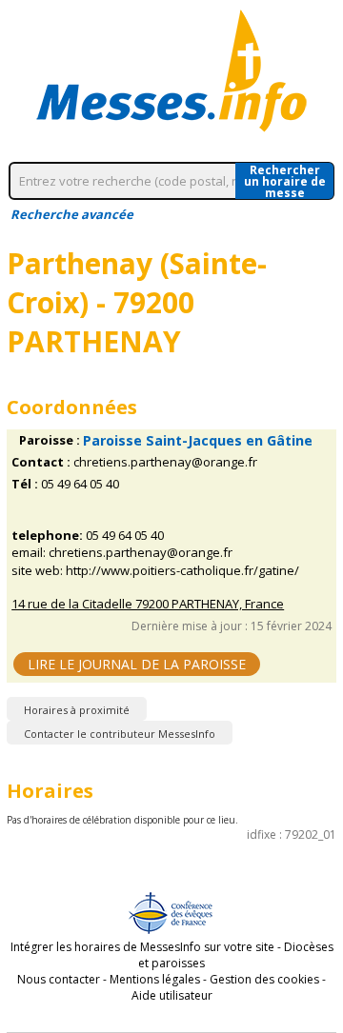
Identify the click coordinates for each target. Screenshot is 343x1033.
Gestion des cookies (264, 979)
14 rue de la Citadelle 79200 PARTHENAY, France (147, 604)
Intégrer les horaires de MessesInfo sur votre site (142, 947)
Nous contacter (58, 979)
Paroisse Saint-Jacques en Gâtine (198, 440)
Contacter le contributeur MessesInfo (119, 733)
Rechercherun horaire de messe (285, 181)
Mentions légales (155, 979)
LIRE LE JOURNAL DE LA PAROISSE (137, 664)
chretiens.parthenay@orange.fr (165, 462)
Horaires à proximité (77, 710)
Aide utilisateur (171, 995)
